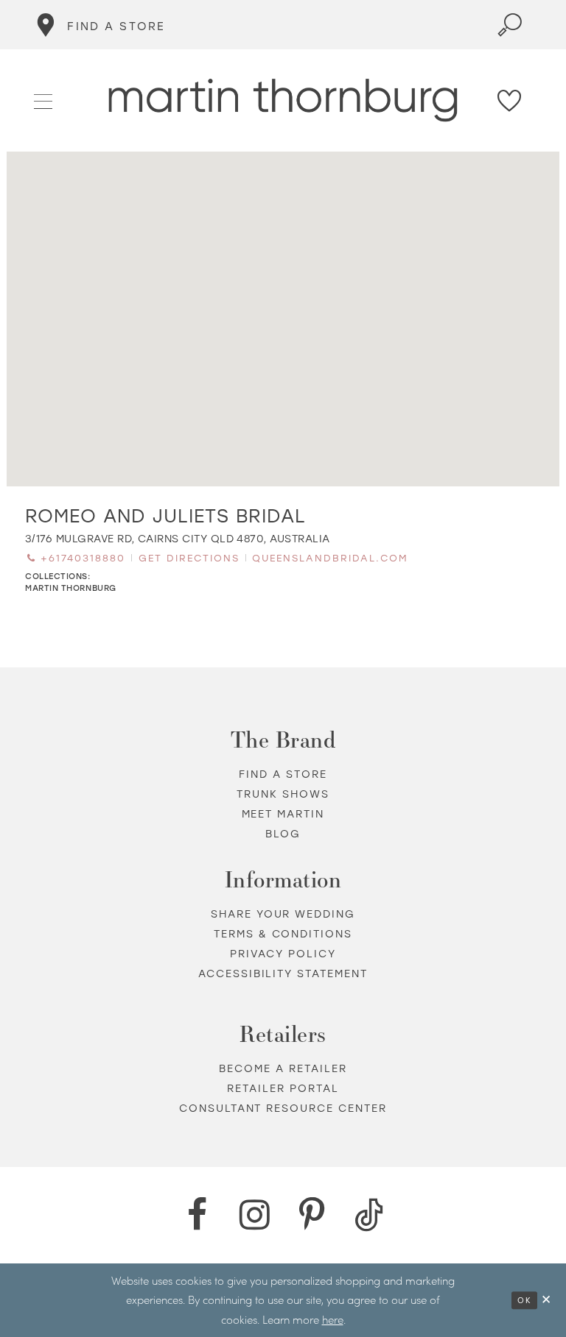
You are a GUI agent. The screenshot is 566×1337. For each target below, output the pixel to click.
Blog (283, 833)
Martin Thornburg (70, 587)
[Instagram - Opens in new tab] (254, 1215)
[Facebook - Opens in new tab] (196, 1215)
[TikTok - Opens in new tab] (369, 1215)
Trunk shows (283, 794)
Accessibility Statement (283, 973)
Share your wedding (283, 914)
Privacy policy (283, 953)
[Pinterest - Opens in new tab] (311, 1215)
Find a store (283, 774)
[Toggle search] (510, 24)
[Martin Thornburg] (283, 100)
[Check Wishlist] (510, 100)
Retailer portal (283, 1088)
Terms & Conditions (283, 933)
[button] (43, 99)
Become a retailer (283, 1068)
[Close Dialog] (546, 1300)
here (332, 1319)
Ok (524, 1300)
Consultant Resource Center (283, 1108)
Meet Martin (283, 813)
